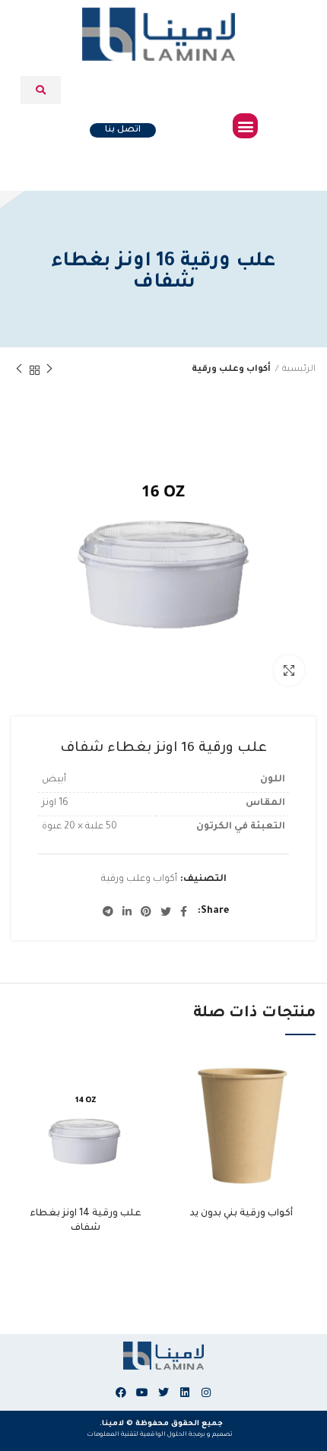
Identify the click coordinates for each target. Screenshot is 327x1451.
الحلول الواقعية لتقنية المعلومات (137, 1434)
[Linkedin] (184, 1392)
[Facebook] (121, 1392)
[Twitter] (163, 1392)
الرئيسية (299, 370)
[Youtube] (142, 1392)
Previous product (49, 370)
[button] (245, 126)
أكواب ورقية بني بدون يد (241, 1214)
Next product (19, 370)
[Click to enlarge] (289, 670)
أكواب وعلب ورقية (231, 370)
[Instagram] (206, 1392)
